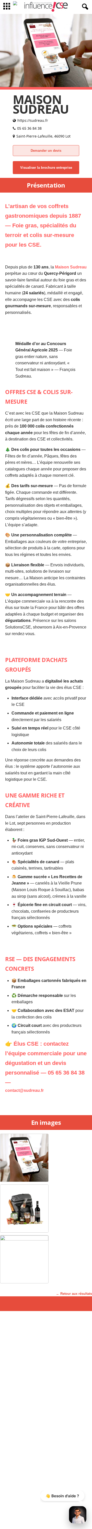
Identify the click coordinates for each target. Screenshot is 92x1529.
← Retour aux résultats (74, 1294)
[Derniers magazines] (17, 7)
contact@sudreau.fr (24, 1090)
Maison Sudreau (71, 267)
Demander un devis (46, 150)
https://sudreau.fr (32, 120)
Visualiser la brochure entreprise (46, 167)
